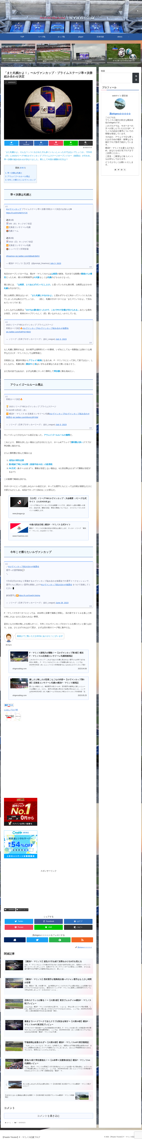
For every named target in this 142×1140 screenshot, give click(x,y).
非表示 (22, 168)
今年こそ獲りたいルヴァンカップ (20, 180)
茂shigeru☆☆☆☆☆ (120, 113)
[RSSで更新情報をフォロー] (82, 939)
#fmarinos (10, 256)
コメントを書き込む (48, 1115)
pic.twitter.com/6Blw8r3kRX (27, 256)
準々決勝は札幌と (13, 173)
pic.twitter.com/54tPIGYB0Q (18, 332)
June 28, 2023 (62, 603)
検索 (103, 71)
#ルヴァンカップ (13, 209)
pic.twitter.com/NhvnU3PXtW (25, 417)
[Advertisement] (48, 888)
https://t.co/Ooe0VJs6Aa (29, 595)
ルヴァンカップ (23, 909)
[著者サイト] (15, 939)
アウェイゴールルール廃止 (17, 176)
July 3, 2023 (55, 263)
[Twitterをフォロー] (37, 939)
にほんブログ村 (11, 710)
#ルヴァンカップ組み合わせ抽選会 (53, 328)
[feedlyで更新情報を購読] (60, 939)
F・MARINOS (10, 909)
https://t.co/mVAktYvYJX (17, 213)
